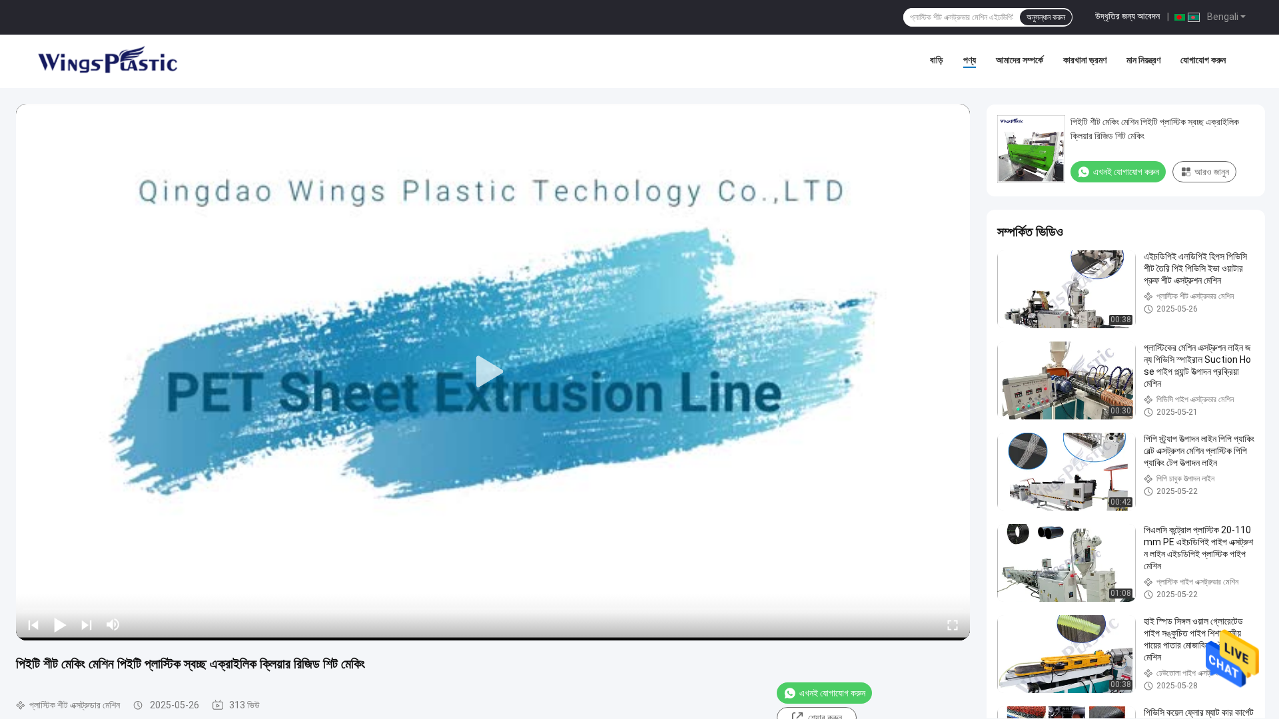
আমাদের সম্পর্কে (1019, 60)
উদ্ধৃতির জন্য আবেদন (1127, 16)
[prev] (33, 624)
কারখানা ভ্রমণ (1084, 60)
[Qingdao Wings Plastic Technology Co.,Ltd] (106, 61)
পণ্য (969, 60)
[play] (493, 372)
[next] (86, 624)
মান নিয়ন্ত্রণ (1143, 60)
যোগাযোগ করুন (1203, 60)
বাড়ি (936, 60)
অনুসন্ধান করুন (1046, 17)
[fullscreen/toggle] (952, 624)
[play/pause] (60, 624)
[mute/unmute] (113, 624)
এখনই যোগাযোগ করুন (832, 693)
